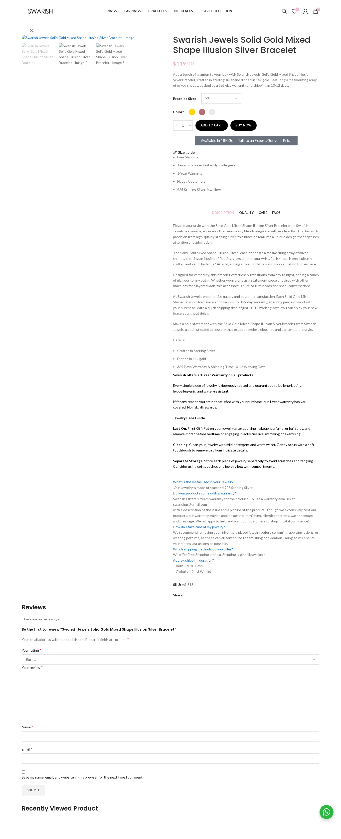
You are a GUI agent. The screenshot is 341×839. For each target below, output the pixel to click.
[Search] (284, 11)
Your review (32, 667)
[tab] (223, 212)
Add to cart (211, 125)
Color (177, 112)
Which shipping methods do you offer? (203, 549)
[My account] (306, 11)
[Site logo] (40, 10)
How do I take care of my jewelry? (199, 527)
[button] (246, 482)
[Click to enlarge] (31, 30)
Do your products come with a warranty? (204, 493)
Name (27, 726)
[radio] (192, 112)
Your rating (31, 650)
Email (27, 749)
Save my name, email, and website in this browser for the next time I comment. (82, 777)
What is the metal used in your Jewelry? (204, 482)
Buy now (243, 125)
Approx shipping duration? (193, 560)
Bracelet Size (184, 98)
